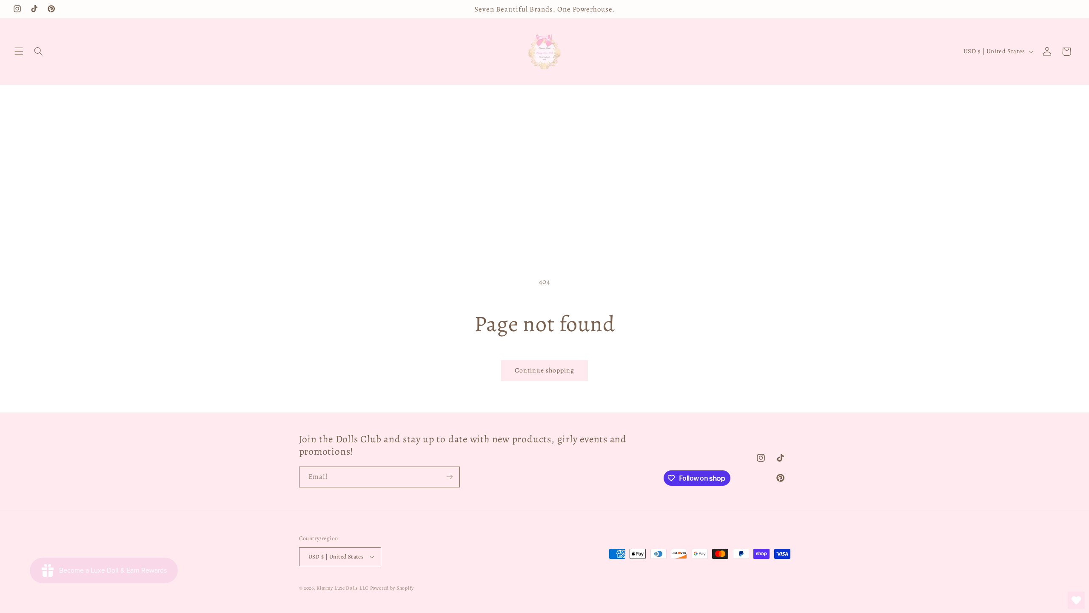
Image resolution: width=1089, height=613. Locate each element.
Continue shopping (545, 370)
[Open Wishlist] (1076, 600)
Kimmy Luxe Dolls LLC (342, 587)
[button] (19, 51)
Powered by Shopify (392, 587)
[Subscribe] (449, 477)
